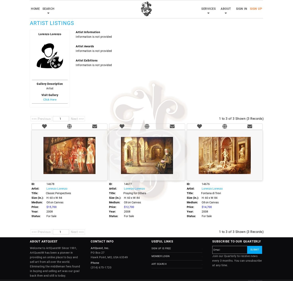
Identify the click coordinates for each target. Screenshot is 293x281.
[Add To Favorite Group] (44, 127)
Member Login (160, 256)
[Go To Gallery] (69, 127)
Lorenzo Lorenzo (49, 34)
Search (48, 9)
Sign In (241, 9)
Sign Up (256, 9)
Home (35, 9)
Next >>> (77, 119)
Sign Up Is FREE (161, 248)
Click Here (49, 99)
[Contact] (94, 127)
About (226, 9)
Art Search (159, 264)
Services (208, 9)
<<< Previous (41, 119)
